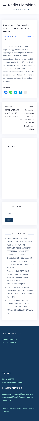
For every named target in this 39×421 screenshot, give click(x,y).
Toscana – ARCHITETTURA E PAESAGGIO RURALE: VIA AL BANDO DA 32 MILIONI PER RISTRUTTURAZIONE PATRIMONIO (18, 277)
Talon (30, 408)
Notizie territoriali (25, 36)
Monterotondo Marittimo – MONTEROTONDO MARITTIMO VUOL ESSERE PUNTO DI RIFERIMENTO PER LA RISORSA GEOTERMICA (19, 244)
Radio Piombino (22, 4)
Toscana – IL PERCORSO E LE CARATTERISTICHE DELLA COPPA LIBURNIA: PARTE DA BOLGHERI (20, 290)
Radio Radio (7, 36)
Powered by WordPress (11, 408)
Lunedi (16, 36)
